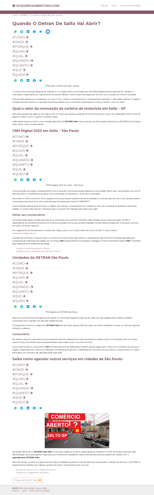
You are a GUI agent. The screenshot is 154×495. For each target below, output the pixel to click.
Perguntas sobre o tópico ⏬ (27, 480)
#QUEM (19, 75)
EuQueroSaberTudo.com (37, 6)
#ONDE (18, 42)
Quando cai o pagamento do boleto (32, 473)
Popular (104, 6)
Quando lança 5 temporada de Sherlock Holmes (38, 251)
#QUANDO (21, 61)
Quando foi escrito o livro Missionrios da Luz (36, 470)
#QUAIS (19, 51)
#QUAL (18, 56)
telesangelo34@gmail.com (24, 233)
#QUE (17, 70)
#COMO (19, 37)
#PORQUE (21, 47)
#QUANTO (21, 65)
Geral (114, 6)
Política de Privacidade (130, 6)
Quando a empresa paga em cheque (33, 248)
